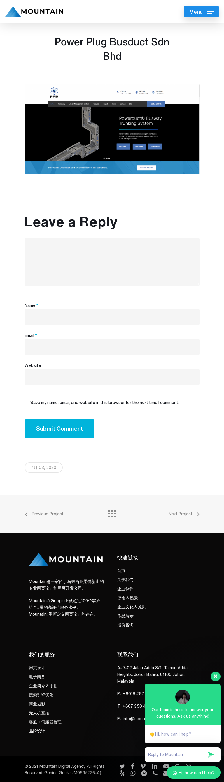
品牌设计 (37, 731)
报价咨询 (125, 625)
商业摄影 (37, 704)
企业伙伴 (125, 589)
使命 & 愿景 (127, 598)
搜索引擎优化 (41, 695)
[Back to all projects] (112, 512)
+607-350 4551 (138, 706)
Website (32, 365)
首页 (121, 571)
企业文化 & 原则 (131, 607)
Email (30, 335)
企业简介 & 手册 (43, 686)
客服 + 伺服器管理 (45, 722)
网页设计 (37, 668)
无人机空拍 (39, 713)
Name (31, 305)
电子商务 (37, 677)
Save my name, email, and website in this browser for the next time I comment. (104, 402)
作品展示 (125, 616)
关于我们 (125, 580)
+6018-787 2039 (139, 694)
